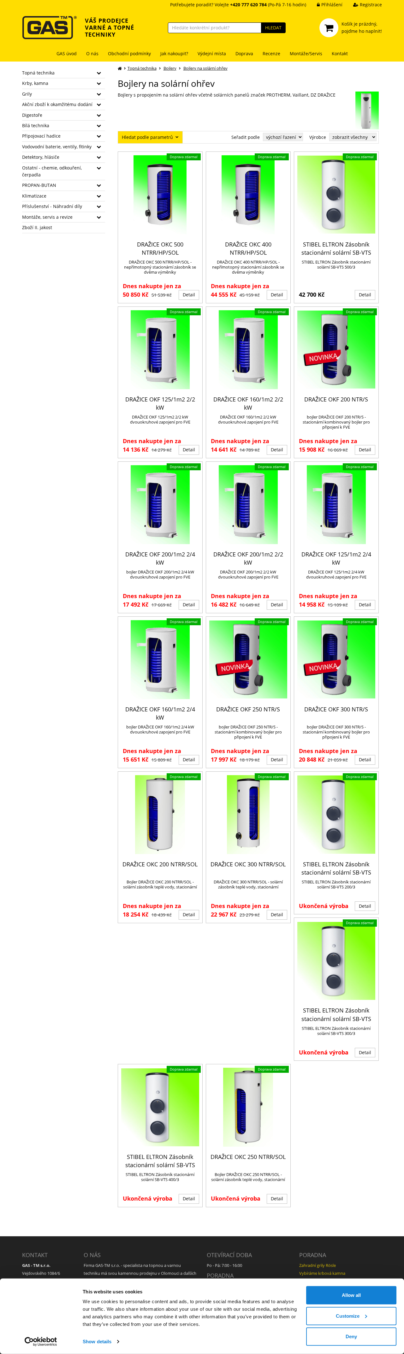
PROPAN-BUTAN (39, 185)
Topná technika (38, 73)
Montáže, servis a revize (47, 217)
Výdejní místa (212, 53)
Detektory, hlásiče (40, 157)
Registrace (371, 5)
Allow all (351, 1295)
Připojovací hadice (41, 136)
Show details (97, 1341)
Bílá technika (35, 125)
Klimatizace (34, 196)
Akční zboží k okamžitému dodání (57, 104)
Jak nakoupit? (174, 53)
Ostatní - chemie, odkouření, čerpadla (52, 171)
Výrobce (317, 137)
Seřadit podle (245, 137)
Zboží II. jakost (37, 227)
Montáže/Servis (306, 53)
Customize (347, 1315)
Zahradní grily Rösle (317, 1265)
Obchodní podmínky (129, 53)
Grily (27, 94)
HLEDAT (273, 28)
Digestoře (32, 115)
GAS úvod (66, 53)
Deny (351, 1336)
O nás (92, 53)
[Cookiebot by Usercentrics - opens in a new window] (40, 1341)
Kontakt (340, 53)
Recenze (271, 53)
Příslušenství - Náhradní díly (52, 206)
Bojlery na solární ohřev (205, 68)
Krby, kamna (35, 83)
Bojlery (169, 68)
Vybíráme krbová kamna (322, 1273)
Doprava (244, 53)
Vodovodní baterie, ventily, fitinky (57, 147)
